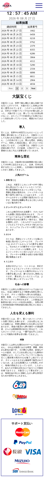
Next (33, 88)
